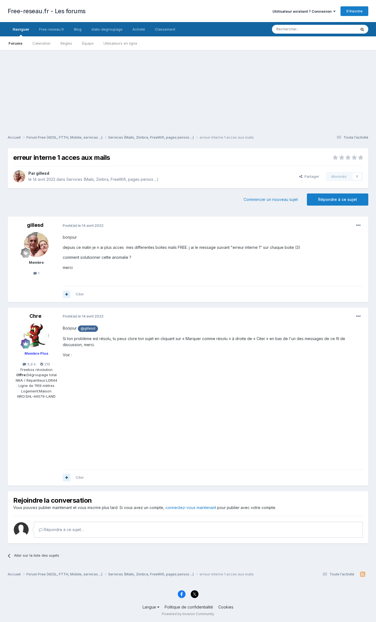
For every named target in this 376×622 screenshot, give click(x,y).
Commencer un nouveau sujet (271, 199)
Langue (150, 607)
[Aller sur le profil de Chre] (36, 335)
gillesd (42, 173)
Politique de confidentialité (189, 607)
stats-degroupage (106, 29)
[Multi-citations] (66, 294)
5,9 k (31, 364)
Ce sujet (342, 29)
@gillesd (88, 328)
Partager (310, 176)
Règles (66, 43)
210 (46, 364)
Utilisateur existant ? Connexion (303, 11)
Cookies (225, 607)
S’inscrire (354, 11)
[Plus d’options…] (358, 225)
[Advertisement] (188, 88)
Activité (138, 29)
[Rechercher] (362, 29)
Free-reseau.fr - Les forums (47, 11)
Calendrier (41, 43)
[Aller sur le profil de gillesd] (19, 176)
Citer (80, 294)
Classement (165, 29)
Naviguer (21, 29)
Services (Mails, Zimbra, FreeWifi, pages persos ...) (112, 179)
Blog (77, 29)
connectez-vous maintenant (190, 507)
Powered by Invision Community (188, 614)
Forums (16, 43)
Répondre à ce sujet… (63, 529)
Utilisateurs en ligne (120, 43)
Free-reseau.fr (51, 29)
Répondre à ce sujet (337, 199)
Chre (35, 316)
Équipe (88, 43)
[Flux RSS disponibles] (362, 574)
